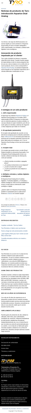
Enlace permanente (11, 206)
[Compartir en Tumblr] (24, 199)
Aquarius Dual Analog (7, 67)
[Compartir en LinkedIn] (21, 199)
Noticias (3, 8)
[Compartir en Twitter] (12, 199)
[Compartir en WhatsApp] (6, 199)
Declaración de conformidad (9, 342)
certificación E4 (8, 136)
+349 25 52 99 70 (7, 375)
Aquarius (18, 115)
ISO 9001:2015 (5, 345)
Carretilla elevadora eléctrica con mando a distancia (13, 239)
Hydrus (24, 115)
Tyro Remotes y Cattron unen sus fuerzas (13, 228)
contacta (9, 193)
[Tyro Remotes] (15, 3)
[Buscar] (29, 2)
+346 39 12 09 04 (7, 377)
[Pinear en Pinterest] (18, 199)
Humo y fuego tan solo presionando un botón (14, 231)
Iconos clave (5, 348)
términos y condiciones (23, 408)
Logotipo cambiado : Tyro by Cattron (11, 225)
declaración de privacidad (9, 408)
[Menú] (2, 3)
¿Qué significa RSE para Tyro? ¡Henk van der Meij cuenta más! (14, 234)
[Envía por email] (15, 199)
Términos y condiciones (8, 351)
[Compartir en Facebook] (9, 199)
